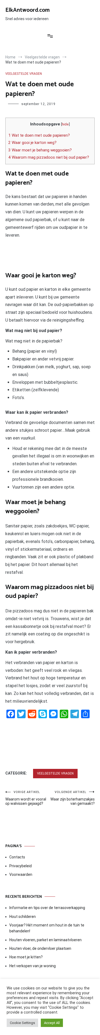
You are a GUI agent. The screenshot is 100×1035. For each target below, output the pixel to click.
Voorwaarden (20, 874)
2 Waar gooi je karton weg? (32, 142)
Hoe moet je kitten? (26, 957)
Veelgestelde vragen (23, 74)
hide (65, 124)
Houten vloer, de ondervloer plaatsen (40, 948)
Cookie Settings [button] (22, 1023)
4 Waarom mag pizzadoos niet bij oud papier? (48, 157)
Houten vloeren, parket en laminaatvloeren (45, 940)
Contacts (17, 857)
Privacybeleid (20, 866)
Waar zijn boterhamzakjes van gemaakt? (72, 798)
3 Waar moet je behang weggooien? (40, 150)
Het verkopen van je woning (32, 966)
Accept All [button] (52, 1023)
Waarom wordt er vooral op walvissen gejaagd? (25, 798)
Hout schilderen (22, 916)
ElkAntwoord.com (27, 10)
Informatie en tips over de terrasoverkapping (47, 908)
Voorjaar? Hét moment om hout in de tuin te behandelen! (46, 928)
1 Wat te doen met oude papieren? (39, 135)
